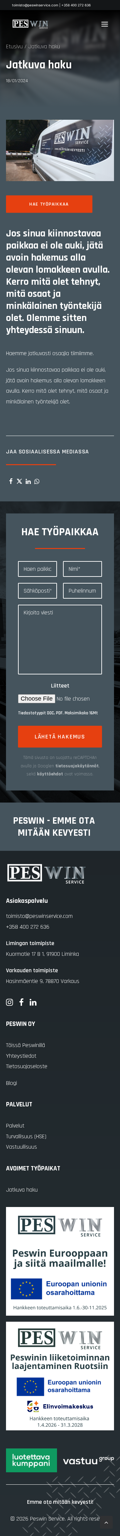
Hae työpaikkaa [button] (49, 204)
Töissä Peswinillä (25, 1045)
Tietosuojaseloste (26, 1066)
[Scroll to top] (106, 1522)
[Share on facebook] (11, 481)
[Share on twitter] (19, 481)
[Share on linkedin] (28, 481)
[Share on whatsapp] (37, 481)
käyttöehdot (50, 774)
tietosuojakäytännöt (77, 766)
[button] (104, 24)
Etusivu (14, 46)
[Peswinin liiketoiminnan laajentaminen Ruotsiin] (60, 1376)
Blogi (11, 1083)
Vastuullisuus (21, 1147)
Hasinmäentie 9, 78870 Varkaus (42, 981)
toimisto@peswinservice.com (39, 916)
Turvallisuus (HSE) (26, 1136)
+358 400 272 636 (27, 927)
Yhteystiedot (21, 1056)
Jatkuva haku (22, 1190)
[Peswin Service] (30, 24)
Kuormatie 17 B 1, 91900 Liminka (42, 954)
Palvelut (15, 1126)
